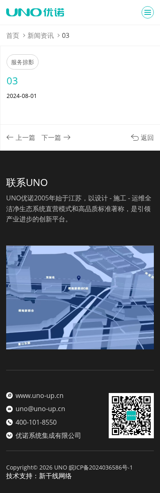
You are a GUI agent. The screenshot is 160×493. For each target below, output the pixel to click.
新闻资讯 (40, 35)
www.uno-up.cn (40, 395)
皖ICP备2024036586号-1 (101, 467)
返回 (146, 137)
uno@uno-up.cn (40, 408)
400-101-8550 (36, 422)
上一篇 (25, 137)
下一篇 (51, 137)
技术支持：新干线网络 (39, 475)
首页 (12, 35)
